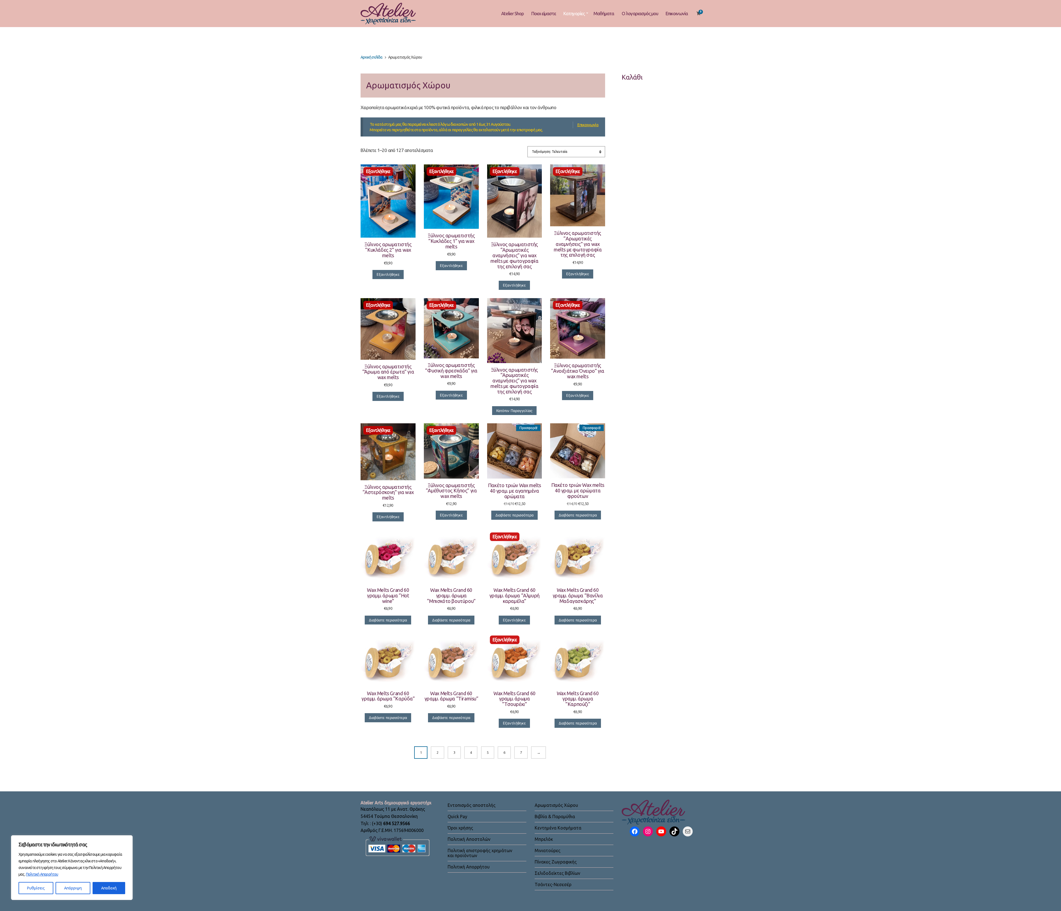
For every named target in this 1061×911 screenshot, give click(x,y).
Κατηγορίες (574, 13)
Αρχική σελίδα (372, 57)
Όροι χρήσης (460, 827)
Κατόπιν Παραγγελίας (514, 410)
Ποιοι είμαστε (543, 13)
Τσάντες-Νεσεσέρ (553, 884)
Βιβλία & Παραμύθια (555, 816)
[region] (72, 867)
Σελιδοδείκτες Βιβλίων (557, 873)
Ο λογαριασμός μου (640, 13)
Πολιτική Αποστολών (469, 839)
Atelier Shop (512, 13)
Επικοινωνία (677, 13)
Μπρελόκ (544, 839)
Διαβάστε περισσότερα (514, 515)
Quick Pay (457, 816)
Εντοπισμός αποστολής (471, 805)
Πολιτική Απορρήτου (42, 874)
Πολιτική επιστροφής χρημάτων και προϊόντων (480, 853)
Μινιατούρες (547, 850)
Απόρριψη (73, 888)
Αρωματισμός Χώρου (556, 805)
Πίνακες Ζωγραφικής (556, 861)
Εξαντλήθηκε (388, 274)
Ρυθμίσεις (36, 888)
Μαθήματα (603, 13)
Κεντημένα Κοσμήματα (558, 827)
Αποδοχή (109, 888)
